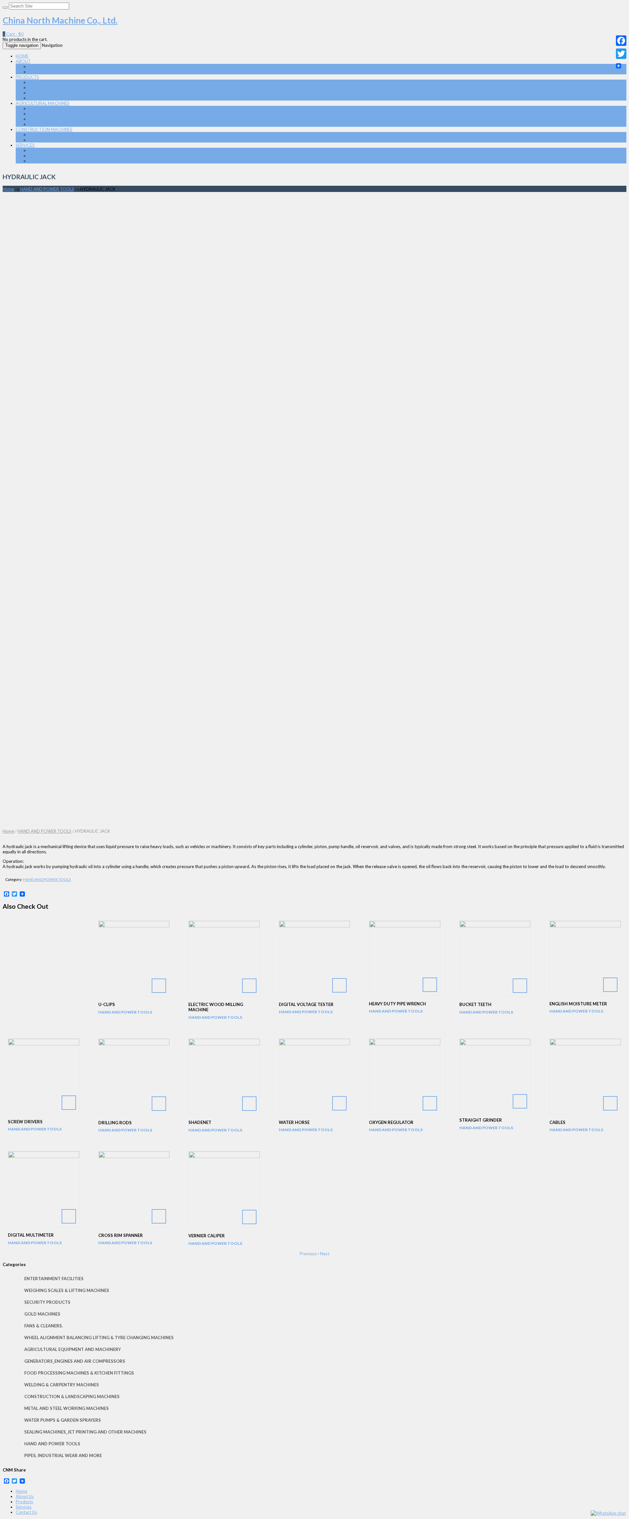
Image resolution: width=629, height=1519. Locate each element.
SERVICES (25, 145)
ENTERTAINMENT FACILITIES (54, 1278)
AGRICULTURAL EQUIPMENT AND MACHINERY (75, 113)
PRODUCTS (27, 77)
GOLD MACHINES (42, 1314)
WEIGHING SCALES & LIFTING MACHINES (66, 1290)
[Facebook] (621, 40)
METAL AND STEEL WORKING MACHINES (69, 108)
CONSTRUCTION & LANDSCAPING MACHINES (74, 134)
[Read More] (134, 958)
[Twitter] (621, 53)
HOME (22, 56)
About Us (25, 1496)
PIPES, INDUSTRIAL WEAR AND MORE (66, 87)
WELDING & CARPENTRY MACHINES (64, 139)
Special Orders (43, 155)
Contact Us (26, 1512)
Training (36, 150)
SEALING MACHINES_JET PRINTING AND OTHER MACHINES (87, 98)
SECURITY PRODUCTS (47, 1302)
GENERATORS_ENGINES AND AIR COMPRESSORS (77, 82)
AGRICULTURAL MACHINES (42, 103)
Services (23, 1507)
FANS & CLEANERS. (43, 1325)
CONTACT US (42, 71)
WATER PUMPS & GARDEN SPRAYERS (65, 124)
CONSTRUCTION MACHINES (44, 129)
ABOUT (23, 61)
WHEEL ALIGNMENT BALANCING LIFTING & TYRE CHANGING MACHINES (99, 1337)
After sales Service (46, 160)
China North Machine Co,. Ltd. (60, 20)
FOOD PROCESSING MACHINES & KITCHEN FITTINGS (81, 119)
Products (24, 1501)
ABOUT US (39, 66)
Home (8, 189)
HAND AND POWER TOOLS (56, 92)
